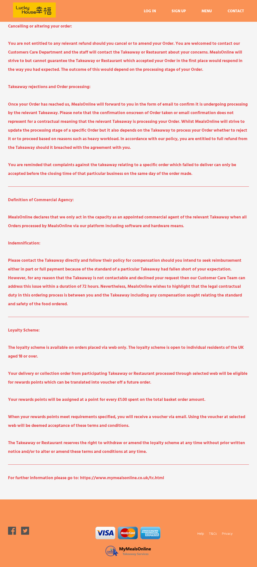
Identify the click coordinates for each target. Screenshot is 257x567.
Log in (150, 11)
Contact (236, 11)
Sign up (179, 11)
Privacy (227, 533)
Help (200, 533)
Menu (207, 11)
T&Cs (213, 533)
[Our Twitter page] (25, 533)
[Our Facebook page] (12, 533)
